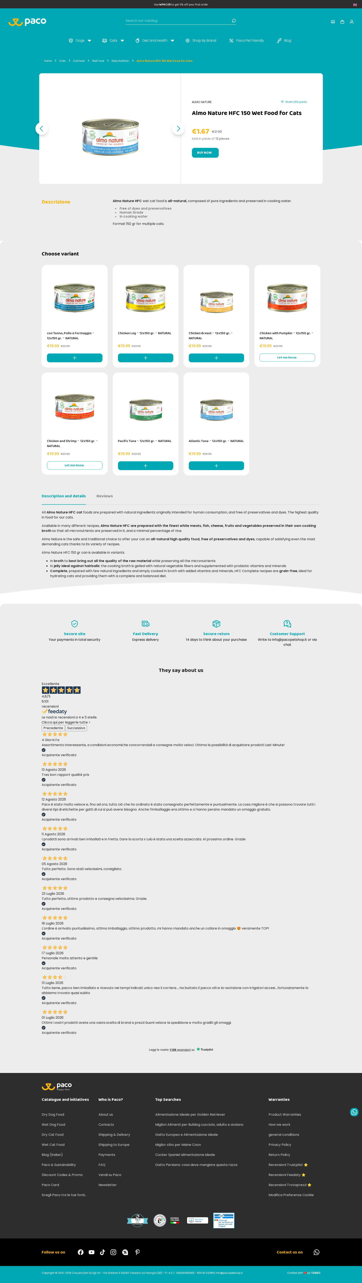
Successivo (76, 728)
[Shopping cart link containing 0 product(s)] (342, 21)
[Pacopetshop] (81, 1252)
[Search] (233, 20)
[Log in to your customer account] (333, 21)
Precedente (53, 728)
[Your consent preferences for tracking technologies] (355, 1276)
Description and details (64, 496)
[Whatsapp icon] (354, 1112)
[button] (41, 128)
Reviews (105, 496)
